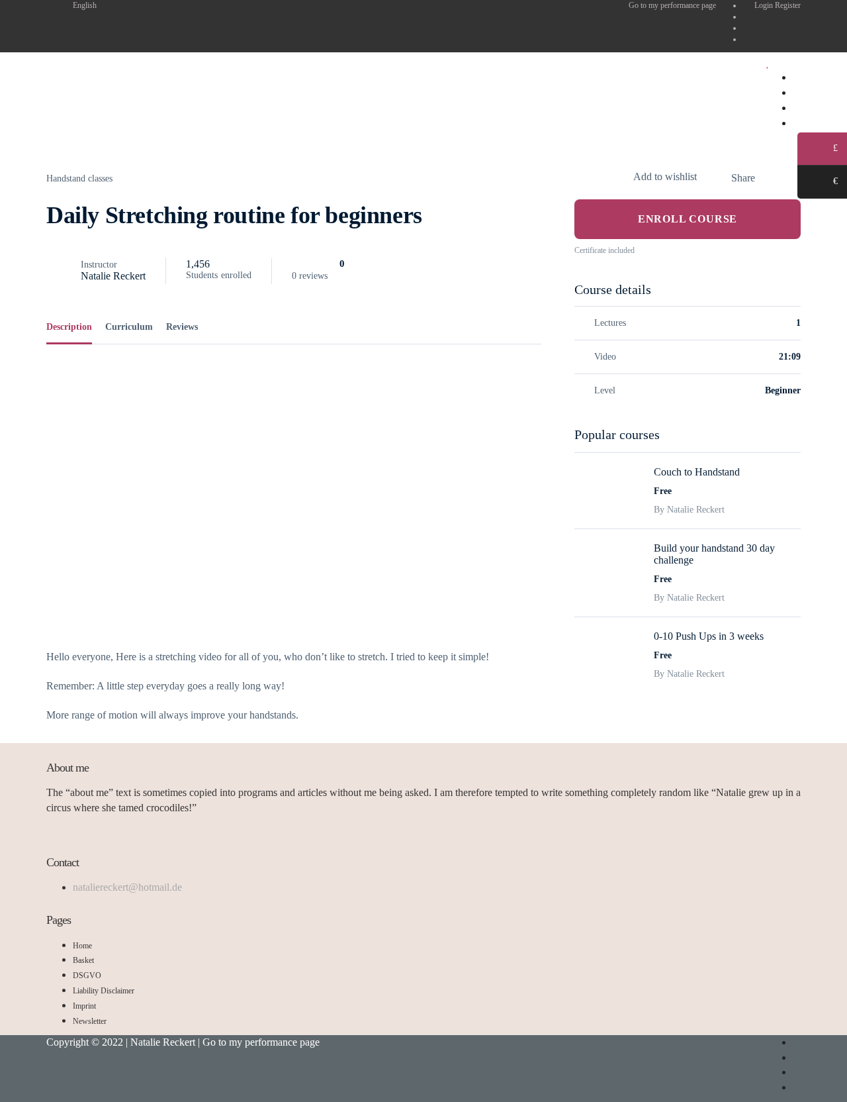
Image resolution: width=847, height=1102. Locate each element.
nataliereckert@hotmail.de (127, 887)
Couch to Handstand (697, 471)
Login (764, 5)
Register (788, 5)
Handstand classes (79, 178)
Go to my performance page (672, 5)
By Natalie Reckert (689, 510)
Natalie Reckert (113, 275)
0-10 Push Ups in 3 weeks (709, 636)
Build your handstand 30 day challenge (714, 554)
